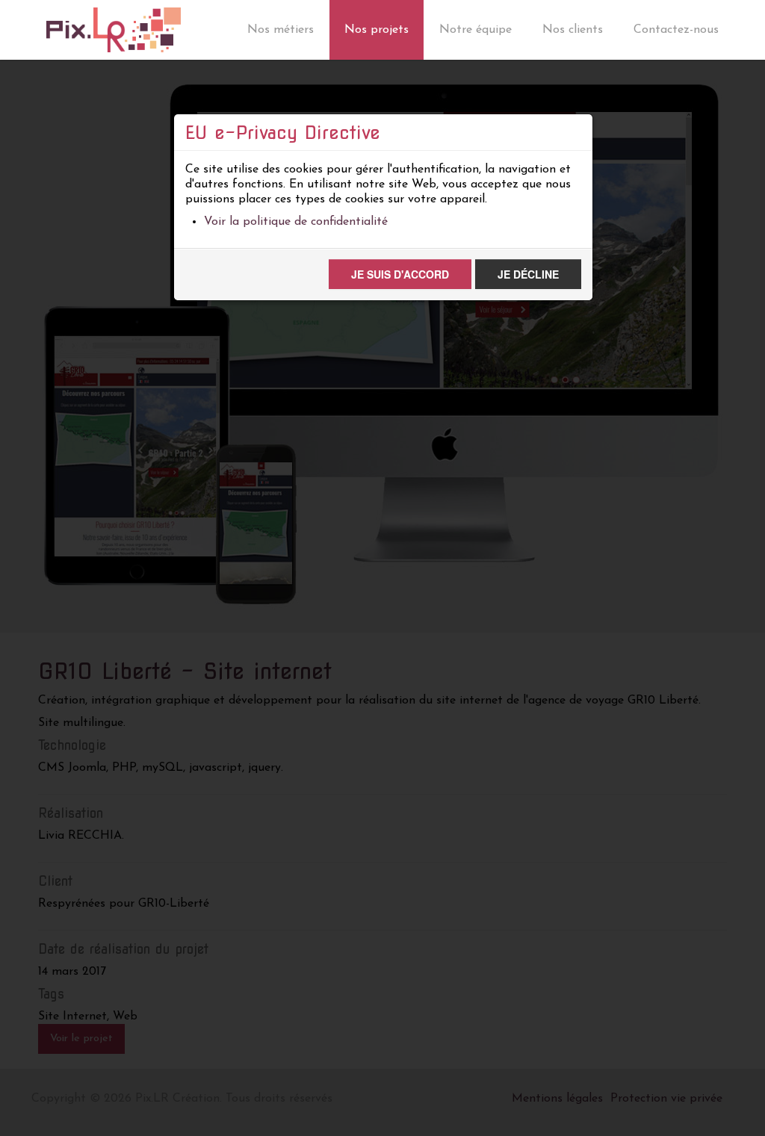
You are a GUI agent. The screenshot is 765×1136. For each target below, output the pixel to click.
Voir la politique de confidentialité (296, 222)
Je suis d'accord (400, 274)
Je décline (528, 274)
